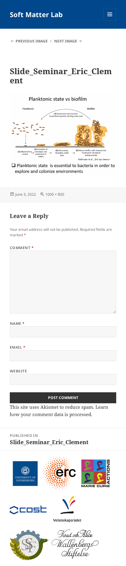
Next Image (65, 41)
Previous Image (32, 41)
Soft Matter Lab (36, 14)
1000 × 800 (54, 194)
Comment (22, 247)
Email (17, 347)
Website (18, 371)
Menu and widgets (110, 20)
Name (17, 323)
